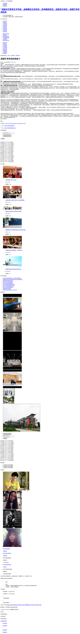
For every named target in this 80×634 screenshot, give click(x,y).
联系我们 (5, 31)
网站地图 (5, 4)
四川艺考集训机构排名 (8, 283)
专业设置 (5, 30)
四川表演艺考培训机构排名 (9, 284)
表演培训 (5, 39)
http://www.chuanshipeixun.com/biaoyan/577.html (15, 123)
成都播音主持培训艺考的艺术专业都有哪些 (15, 200)
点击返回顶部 (3, 621)
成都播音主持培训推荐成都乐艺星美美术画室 (16, 229)
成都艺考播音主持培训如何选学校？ (14, 269)
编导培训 (5, 35)
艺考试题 (5, 25)
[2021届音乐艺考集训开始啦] (8, 67)
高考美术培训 (6, 36)
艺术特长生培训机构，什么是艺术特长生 (12, 278)
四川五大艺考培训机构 (8, 282)
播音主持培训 (6, 33)
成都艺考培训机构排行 (8, 280)
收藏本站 (5, 6)
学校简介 (5, 22)
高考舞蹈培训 (6, 37)
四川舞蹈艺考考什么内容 (11, 179)
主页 (9, 55)
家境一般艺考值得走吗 (9, 125)
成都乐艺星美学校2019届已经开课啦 (14, 211)
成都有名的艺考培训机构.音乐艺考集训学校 (12, 279)
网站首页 (5, 21)
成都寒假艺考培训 (7, 288)
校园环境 (5, 29)
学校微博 (5, 3)
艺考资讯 (5, 23)
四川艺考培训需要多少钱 (10, 128)
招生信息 (5, 27)
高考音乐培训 (6, 40)
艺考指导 (5, 26)
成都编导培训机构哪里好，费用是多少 (14, 250)
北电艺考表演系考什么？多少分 (10, 289)
